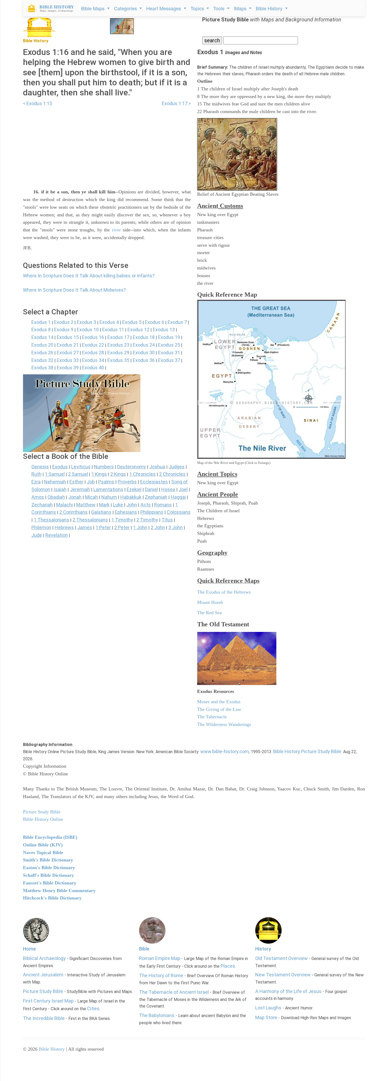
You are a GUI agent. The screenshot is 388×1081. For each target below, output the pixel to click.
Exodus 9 (63, 329)
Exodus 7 (177, 322)
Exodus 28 (93, 352)
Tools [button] (219, 8)
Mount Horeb (210, 602)
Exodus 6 (154, 322)
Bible (144, 949)
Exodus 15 (68, 337)
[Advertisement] (107, 144)
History (263, 949)
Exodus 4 (109, 322)
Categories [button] (126, 8)
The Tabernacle (212, 716)
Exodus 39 (68, 367)
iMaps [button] (241, 8)
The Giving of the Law (219, 709)
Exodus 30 (144, 352)
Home (29, 949)
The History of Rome (161, 975)
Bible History (52, 1049)
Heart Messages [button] (164, 8)
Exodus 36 (144, 360)
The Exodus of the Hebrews (224, 592)
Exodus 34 (93, 360)
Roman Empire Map (159, 958)
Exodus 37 (169, 360)
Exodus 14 (42, 337)
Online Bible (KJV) (43, 844)
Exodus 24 (144, 345)
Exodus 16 (93, 337)
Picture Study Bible (43, 991)
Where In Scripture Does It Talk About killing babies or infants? (89, 275)
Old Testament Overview (281, 958)
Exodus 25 (169, 345)
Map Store (266, 1017)
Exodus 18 (144, 337)
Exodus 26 (42, 352)
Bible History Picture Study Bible (307, 751)
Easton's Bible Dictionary (49, 867)
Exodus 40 (93, 367)
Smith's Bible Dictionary (48, 860)
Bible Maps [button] (93, 8)
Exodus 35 (118, 360)
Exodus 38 (42, 367)
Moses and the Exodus (218, 701)
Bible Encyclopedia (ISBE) (50, 837)
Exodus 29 (118, 352)
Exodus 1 (41, 322)
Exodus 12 (138, 329)
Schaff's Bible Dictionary (48, 875)
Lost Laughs (268, 1007)
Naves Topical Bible (43, 852)
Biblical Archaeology (44, 958)
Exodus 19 (169, 337)
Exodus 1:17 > (176, 103)
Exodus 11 (113, 329)
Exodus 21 (68, 345)
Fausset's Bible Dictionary (49, 883)
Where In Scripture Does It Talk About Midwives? (74, 290)
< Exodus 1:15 (37, 103)
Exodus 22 (93, 345)
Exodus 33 (68, 360)
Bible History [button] (270, 8)
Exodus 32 (42, 360)
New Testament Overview (283, 974)
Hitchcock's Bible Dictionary (52, 898)
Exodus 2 (63, 322)
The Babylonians (156, 1015)
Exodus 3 (86, 322)
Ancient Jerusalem (43, 974)
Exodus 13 (164, 329)
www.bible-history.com (224, 751)
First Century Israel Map (48, 1001)
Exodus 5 (131, 322)
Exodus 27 (68, 352)
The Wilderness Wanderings (224, 724)
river (116, 229)
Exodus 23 (118, 345)
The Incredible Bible (44, 1018)
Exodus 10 (88, 329)
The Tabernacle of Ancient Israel (174, 992)
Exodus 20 (42, 345)
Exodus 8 (41, 329)
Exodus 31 (169, 352)
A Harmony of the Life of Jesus (288, 991)
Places (228, 966)
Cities (93, 1008)
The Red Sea (209, 612)
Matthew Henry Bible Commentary (59, 890)
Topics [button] (198, 8)
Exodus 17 (118, 337)
